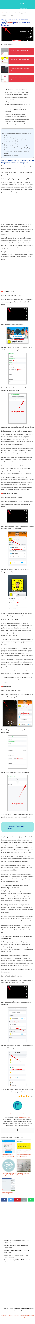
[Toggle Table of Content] (30, 131)
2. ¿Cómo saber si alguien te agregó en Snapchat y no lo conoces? (18, 149)
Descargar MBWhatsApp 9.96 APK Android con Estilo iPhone (16, 1251)
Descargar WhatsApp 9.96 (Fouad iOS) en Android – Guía (17, 1261)
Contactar (16, 1318)
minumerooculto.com (24, 1117)
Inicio (22, 3)
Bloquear (24, 15)
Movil (22, 20)
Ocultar (23, 9)
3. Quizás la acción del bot (11, 141)
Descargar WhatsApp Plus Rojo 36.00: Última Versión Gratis (16, 1246)
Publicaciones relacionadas (11, 155)
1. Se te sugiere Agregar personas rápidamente (16, 138)
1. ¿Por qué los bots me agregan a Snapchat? (15, 146)
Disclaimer (9, 1318)
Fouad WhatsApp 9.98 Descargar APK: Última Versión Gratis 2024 (16, 1256)
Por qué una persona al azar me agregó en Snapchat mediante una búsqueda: (16, 134)
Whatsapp (24, 26)
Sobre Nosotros (27, 39)
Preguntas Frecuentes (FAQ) (10, 144)
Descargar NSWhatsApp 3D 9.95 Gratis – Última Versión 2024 (16, 1241)
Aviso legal (4, 1315)
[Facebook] (17, 1130)
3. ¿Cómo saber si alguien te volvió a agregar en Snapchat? (16, 152)
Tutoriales (25, 32)
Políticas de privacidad (27, 1315)
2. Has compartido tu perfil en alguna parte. (15, 139)
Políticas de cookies (14, 1315)
